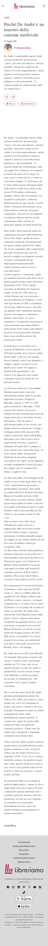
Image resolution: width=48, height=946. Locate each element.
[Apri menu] (44, 6)
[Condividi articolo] (6, 97)
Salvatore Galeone (23, 47)
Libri (7, 17)
